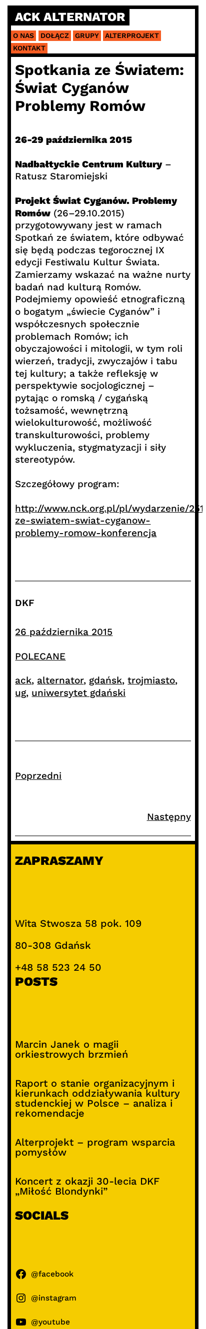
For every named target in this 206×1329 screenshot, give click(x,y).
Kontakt (29, 48)
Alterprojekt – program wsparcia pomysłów (95, 1147)
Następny (169, 816)
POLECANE (40, 656)
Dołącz (54, 35)
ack (23, 680)
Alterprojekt (132, 35)
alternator (60, 680)
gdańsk (105, 680)
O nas (23, 35)
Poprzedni (38, 775)
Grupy (87, 35)
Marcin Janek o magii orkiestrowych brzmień (71, 1049)
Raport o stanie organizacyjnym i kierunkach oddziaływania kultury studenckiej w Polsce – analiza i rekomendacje (97, 1098)
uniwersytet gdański (79, 692)
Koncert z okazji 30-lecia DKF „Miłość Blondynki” (87, 1186)
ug (20, 692)
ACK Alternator (70, 17)
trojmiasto (151, 680)
